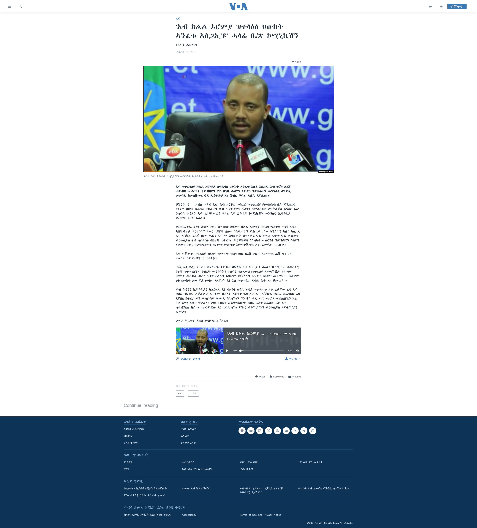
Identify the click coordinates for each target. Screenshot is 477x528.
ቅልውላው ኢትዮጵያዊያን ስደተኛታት (145, 488)
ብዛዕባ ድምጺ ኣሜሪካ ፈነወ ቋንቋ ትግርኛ (147, 514)
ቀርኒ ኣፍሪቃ (188, 429)
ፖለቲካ (128, 462)
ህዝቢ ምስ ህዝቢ (249, 462)
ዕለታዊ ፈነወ (188, 443)
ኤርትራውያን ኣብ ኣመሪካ (197, 469)
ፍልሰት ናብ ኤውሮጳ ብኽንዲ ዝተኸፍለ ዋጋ (323, 488)
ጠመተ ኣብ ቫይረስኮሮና (196, 488)
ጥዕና (126, 469)
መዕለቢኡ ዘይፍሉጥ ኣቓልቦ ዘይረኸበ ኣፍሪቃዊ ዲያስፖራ (262, 490)
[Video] (430, 6)
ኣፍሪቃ (185, 436)
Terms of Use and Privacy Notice (260, 514)
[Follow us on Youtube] (250, 430)
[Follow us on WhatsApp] (312, 430)
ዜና (178, 18)
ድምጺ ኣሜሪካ (239, 338)
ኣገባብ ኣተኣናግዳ (134, 429)
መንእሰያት (188, 462)
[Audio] (441, 6)
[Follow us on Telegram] (303, 430)
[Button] (296, 61)
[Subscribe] (286, 430)
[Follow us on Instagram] (259, 430)
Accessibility (189, 514)
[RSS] (294, 430)
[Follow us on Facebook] (242, 430)
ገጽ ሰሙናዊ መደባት (310, 462)
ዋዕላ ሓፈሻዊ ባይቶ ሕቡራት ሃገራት (144, 495)
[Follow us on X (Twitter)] (268, 430)
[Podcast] (277, 430)
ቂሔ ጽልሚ (247, 469)
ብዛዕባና (128, 436)
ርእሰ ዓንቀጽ (131, 443)
